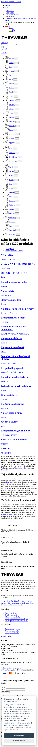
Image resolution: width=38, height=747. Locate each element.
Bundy (11, 58)
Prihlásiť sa (5, 692)
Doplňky (12, 121)
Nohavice (12, 100)
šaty (21, 466)
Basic (11, 130)
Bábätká (12, 153)
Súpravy (12, 109)
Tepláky (12, 105)
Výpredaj (12, 143)
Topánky (12, 126)
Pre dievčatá (13, 161)
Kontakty (8, 5)
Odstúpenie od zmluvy (12, 633)
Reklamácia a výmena (12, 629)
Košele (11, 84)
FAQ (6, 7)
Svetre (11, 67)
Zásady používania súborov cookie (16, 621)
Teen (11, 148)
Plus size (12, 134)
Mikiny (11, 71)
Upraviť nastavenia (11, 730)
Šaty (10, 92)
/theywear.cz (16, 668)
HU (13, 31)
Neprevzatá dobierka (12, 631)
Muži (3, 43)
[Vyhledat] (2, 47)
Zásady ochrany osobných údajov (16, 619)
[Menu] (9, 49)
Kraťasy (12, 209)
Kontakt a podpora (7, 636)
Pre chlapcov (13, 157)
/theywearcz (6, 668)
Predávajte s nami (11, 615)
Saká (10, 75)
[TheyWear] (12, 577)
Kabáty (11, 63)
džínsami (4, 470)
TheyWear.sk (7, 670)
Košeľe (11, 192)
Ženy (6, 43)
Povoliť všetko (19, 735)
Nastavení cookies (27, 670)
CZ (13, 29)
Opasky (12, 226)
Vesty (11, 79)
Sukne (11, 96)
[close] (1, 51)
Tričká (11, 88)
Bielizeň (12, 117)
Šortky (11, 113)
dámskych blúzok (7, 514)
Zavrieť (3, 2)
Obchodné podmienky (12, 617)
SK (9, 26)
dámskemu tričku (20, 468)
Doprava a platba (10, 613)
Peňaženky (12, 222)
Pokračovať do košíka (13, 2)
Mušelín (12, 138)
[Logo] (14, 41)
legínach (9, 483)
